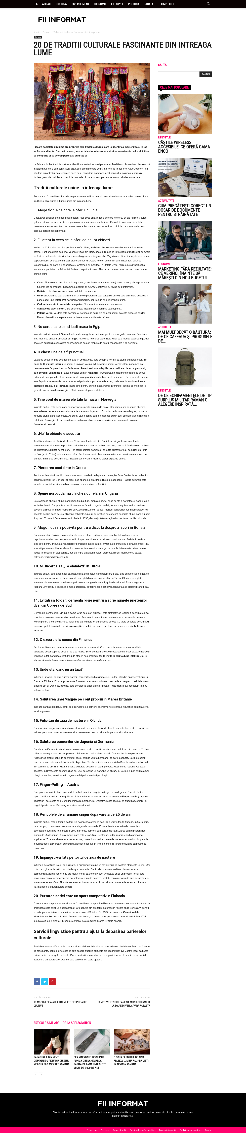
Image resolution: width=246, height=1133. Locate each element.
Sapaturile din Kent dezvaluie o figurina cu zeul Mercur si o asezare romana (51, 1061)
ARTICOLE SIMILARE (46, 1023)
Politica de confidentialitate (143, 1130)
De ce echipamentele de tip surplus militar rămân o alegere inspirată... (185, 400)
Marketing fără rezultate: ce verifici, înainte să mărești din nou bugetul (185, 273)
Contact (208, 1130)
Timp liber (167, 4)
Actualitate (44, 4)
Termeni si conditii (167, 1130)
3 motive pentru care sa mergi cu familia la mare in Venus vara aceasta (124, 1004)
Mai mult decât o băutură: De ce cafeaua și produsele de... (185, 336)
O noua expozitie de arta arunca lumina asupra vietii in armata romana (131, 1061)
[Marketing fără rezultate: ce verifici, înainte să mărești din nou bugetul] (185, 240)
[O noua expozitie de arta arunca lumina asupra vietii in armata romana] (132, 1041)
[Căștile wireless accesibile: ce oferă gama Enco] (185, 114)
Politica (133, 4)
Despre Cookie (120, 1130)
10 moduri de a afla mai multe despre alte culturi (60, 1004)
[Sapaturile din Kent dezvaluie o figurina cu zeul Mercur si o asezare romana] (52, 1041)
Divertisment (80, 4)
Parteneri (105, 1130)
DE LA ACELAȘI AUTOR (77, 1023)
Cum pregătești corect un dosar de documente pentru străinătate (184, 210)
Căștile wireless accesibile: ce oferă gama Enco (184, 147)
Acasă (36, 32)
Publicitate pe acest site (191, 1130)
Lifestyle (117, 4)
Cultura (62, 4)
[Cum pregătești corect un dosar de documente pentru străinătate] (185, 177)
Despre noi (92, 1130)
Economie (100, 4)
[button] (208, 4)
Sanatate (150, 4)
